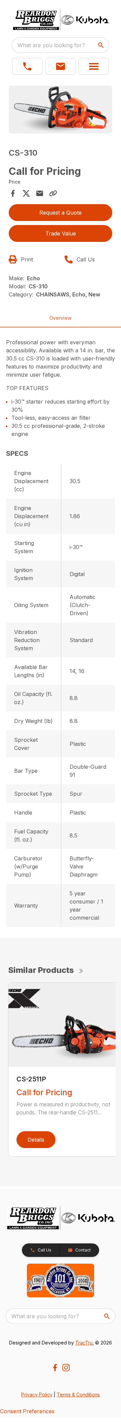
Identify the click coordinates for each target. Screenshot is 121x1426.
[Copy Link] (53, 193)
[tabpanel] (60, 110)
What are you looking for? (51, 45)
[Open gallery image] (60, 109)
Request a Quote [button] (60, 212)
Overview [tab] (60, 318)
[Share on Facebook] (13, 193)
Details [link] (36, 1139)
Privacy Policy (36, 1394)
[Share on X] (26, 193)
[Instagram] (66, 1367)
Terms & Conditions (78, 1394)
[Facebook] (55, 1367)
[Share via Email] (40, 193)
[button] (27, 66)
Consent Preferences (27, 1411)
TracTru (83, 1342)
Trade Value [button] (60, 233)
